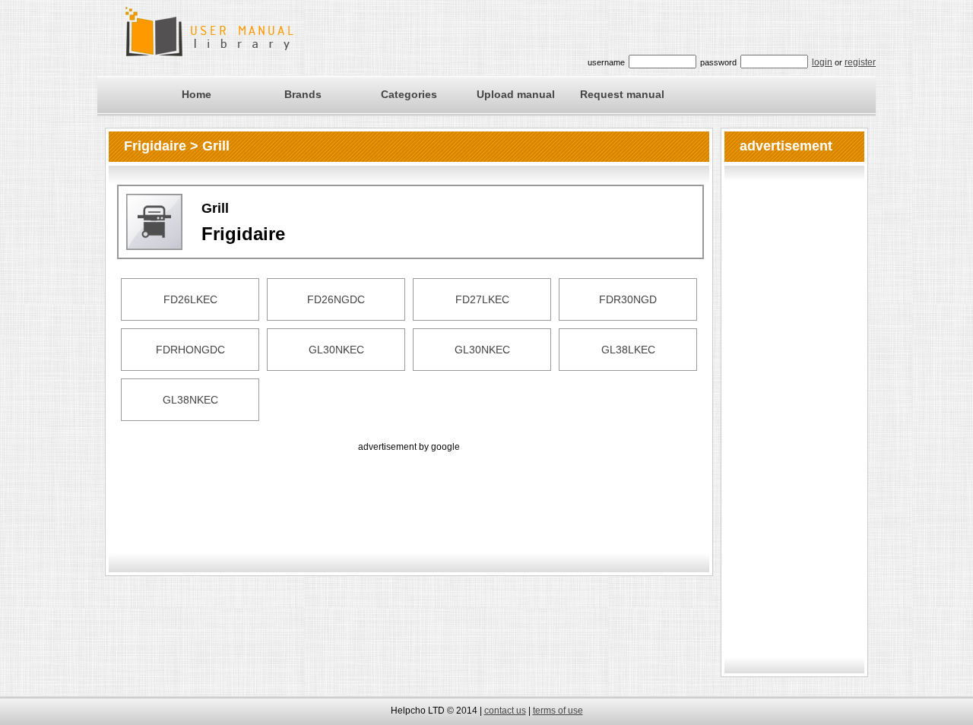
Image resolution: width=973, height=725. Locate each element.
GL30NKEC (336, 350)
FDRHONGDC (190, 350)
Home (196, 94)
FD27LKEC (482, 299)
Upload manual (516, 94)
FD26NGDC (336, 299)
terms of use (558, 710)
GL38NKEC (190, 400)
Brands (303, 94)
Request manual (622, 94)
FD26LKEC (190, 299)
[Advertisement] (409, 489)
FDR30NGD (628, 299)
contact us (505, 710)
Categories (409, 94)
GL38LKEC (628, 350)
